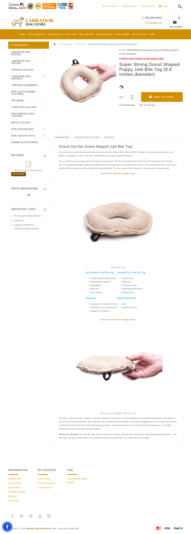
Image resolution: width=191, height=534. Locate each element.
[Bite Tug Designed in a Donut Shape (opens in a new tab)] (117, 220)
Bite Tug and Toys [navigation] (66, 44)
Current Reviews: (127, 105)
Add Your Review (147, 105)
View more (18, 174)
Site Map (12, 496)
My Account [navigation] (131, 6)
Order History (44, 478)
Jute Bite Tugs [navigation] (80, 44)
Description (62, 137)
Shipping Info (14, 478)
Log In (165, 6)
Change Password (46, 483)
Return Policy (14, 487)
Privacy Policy (14, 483)
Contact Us (155, 22)
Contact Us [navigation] (112, 6)
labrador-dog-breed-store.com (41, 528)
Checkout (149, 6)
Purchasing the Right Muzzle (27, 216)
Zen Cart (74, 528)
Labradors (19, 220)
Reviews (109, 137)
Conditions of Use (16, 492)
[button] (179, 7)
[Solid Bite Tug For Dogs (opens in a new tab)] (117, 366)
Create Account (45, 487)
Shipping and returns (87, 137)
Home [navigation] (55, 44)
